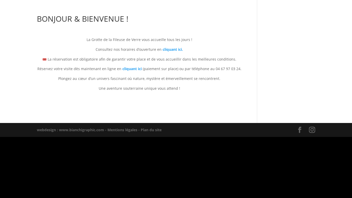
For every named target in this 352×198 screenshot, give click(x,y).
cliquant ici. (173, 49)
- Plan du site (149, 129)
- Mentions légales (120, 129)
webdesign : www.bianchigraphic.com (70, 129)
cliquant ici (132, 68)
